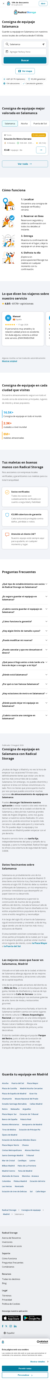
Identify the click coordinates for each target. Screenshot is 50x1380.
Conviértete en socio (12, 1246)
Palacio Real (25, 1119)
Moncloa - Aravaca (30, 1176)
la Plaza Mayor (39, 943)
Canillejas (22, 1160)
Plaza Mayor (32, 1083)
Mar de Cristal (8, 1160)
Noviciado (19, 1186)
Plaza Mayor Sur (9, 1114)
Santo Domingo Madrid (12, 1155)
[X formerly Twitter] (6, 1326)
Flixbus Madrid (20, 1181)
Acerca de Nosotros (11, 1237)
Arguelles (27, 1109)
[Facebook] (2, 1326)
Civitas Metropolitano (12, 1150)
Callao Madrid (36, 1104)
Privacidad (7, 1299)
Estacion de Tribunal (29, 1114)
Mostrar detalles (37, 1362)
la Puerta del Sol (12, 946)
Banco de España (9, 1119)
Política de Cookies (11, 1303)
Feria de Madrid (25, 1171)
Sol (31, 1191)
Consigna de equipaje (31, 1210)
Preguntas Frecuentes (12, 1262)
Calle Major (41, 1191)
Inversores (7, 1242)
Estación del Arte (37, 1181)
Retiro (5, 1109)
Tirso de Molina (9, 1129)
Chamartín (7, 1098)
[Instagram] (10, 1326)
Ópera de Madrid (9, 1135)
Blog (4, 1283)
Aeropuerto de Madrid (32, 1124)
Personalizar (23, 1375)
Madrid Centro (8, 1171)
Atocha (5, 1083)
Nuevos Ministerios (10, 1124)
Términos (6, 1295)
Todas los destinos (11, 1279)
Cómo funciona (9, 1258)
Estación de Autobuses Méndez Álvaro (19, 1140)
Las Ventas (7, 1186)
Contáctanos (8, 1266)
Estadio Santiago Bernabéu (14, 1104)
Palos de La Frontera (27, 1165)
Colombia (6, 1181)
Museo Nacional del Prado (26, 1098)
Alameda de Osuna (10, 1176)
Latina (32, 1160)
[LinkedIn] (15, 1326)
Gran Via (33, 1093)
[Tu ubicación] (43, 44)
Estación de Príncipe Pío (29, 1129)
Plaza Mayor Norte (10, 1145)
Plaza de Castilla (9, 1088)
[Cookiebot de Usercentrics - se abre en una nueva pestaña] (37, 1342)
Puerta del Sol (18, 1083)
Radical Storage (9, 1210)
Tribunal (30, 1155)
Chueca (25, 1145)
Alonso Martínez (32, 1150)
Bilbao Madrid (8, 1165)
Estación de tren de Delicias (14, 1191)
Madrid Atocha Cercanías (31, 1088)
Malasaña (15, 1109)
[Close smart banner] (3, 3)
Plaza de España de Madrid (14, 1093)
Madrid (6, 1214)
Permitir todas (25, 1368)
